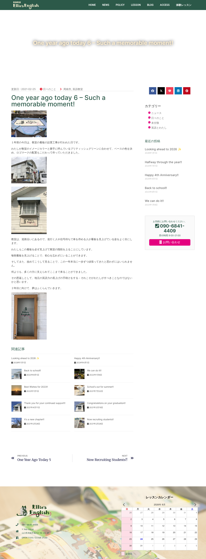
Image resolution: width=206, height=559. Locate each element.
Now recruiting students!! (100, 419)
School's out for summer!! (100, 386)
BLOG (150, 4)
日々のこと (49, 89)
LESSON (136, 4)
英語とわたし (159, 127)
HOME (92, 4)
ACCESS (165, 4)
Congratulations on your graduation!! (106, 403)
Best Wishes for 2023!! (36, 386)
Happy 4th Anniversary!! (87, 358)
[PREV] (124, 505)
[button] (152, 90)
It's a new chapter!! (34, 419)
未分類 (155, 122)
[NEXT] (195, 505)
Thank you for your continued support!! (44, 403)
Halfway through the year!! (163, 162)
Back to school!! (32, 370)
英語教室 (78, 89)
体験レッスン (184, 4)
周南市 (67, 89)
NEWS (105, 4)
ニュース (156, 113)
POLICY (120, 4)
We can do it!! (94, 370)
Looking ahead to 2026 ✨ (25, 358)
